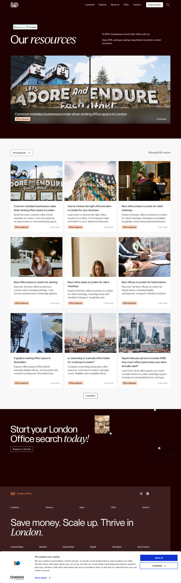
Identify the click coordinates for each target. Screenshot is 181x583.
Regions (103, 4)
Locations (90, 4)
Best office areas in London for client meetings (142, 208)
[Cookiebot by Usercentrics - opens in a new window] (17, 578)
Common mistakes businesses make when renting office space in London (71, 114)
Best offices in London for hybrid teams (144, 282)
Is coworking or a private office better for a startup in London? (89, 360)
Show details (41, 578)
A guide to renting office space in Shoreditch (32, 360)
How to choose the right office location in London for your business (89, 208)
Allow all (159, 558)
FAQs (126, 4)
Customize (157, 565)
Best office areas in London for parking (36, 282)
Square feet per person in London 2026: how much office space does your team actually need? (144, 362)
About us (115, 4)
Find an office (154, 4)
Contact (137, 4)
